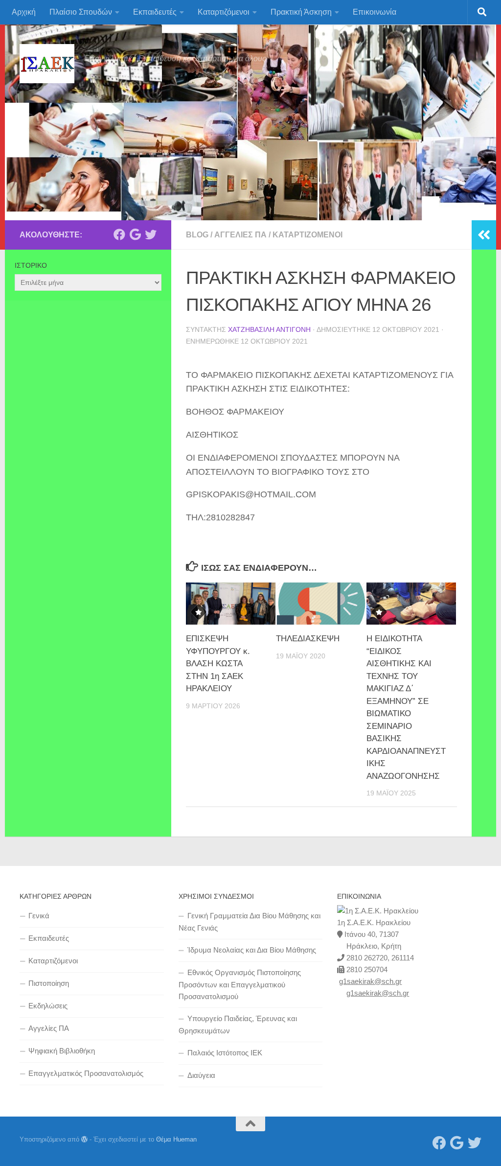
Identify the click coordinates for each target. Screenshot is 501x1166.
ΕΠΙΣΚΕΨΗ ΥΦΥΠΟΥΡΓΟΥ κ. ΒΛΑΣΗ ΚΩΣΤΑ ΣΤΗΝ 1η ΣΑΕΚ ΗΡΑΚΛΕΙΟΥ (218, 663)
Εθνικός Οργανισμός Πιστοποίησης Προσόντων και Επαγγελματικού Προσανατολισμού (240, 984)
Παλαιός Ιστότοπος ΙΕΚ (224, 1053)
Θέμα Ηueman (176, 1139)
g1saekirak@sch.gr (370, 981)
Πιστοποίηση (48, 983)
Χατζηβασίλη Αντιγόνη (269, 329)
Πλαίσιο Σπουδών (80, 12)
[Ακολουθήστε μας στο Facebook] (119, 234)
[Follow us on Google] (135, 234)
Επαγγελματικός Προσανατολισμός (85, 1073)
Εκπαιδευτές (155, 12)
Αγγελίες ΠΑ (240, 235)
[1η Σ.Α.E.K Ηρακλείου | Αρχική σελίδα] (47, 63)
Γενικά (38, 915)
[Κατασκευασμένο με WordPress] (84, 1139)
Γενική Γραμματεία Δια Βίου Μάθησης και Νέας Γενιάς (249, 921)
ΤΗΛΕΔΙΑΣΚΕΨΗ (308, 638)
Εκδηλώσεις (48, 1006)
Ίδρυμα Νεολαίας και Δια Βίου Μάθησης (251, 950)
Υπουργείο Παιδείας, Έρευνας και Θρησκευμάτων (238, 1024)
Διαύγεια (201, 1075)
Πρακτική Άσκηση (301, 12)
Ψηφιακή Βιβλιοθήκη (61, 1051)
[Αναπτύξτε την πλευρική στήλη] (484, 235)
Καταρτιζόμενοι (224, 12)
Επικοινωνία (374, 12)
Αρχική (24, 12)
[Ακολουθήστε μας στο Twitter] (151, 234)
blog (197, 235)
